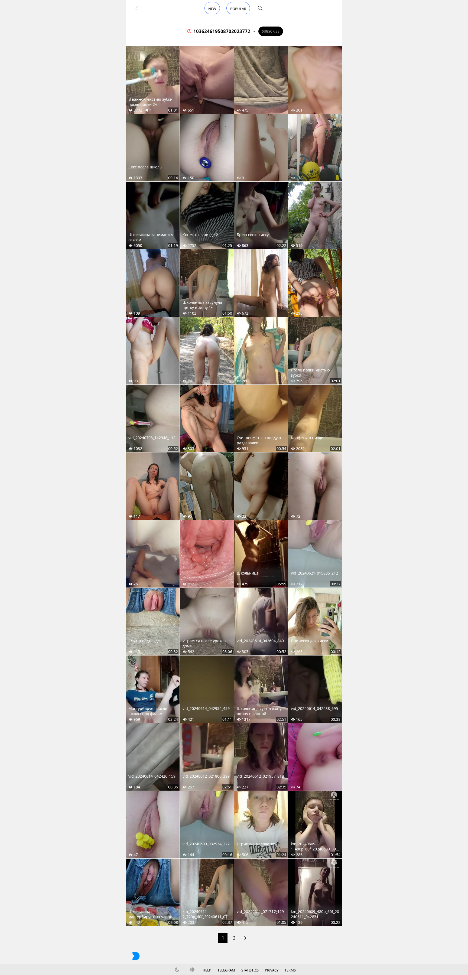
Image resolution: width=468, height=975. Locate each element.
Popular (238, 8)
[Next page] (245, 938)
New (212, 8)
